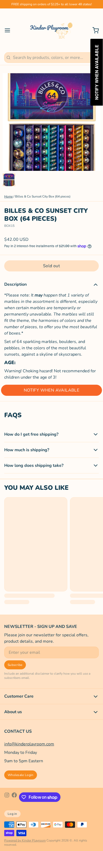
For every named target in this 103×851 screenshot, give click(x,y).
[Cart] (93, 30)
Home (8, 196)
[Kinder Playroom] (51, 30)
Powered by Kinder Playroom (25, 840)
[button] (51, 265)
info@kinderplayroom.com (29, 744)
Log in (12, 814)
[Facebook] (14, 797)
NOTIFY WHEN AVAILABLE (51, 390)
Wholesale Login (21, 775)
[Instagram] (7, 797)
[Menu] (9, 30)
